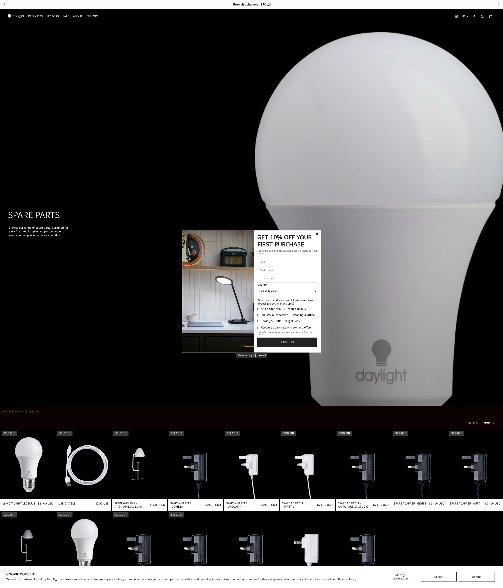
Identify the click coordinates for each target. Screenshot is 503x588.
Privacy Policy (347, 579)
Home (7, 411)
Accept (438, 576)
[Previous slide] (173, 464)
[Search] (474, 16)
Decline (476, 576)
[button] (489, 423)
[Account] (482, 16)
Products (20, 411)
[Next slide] (218, 464)
